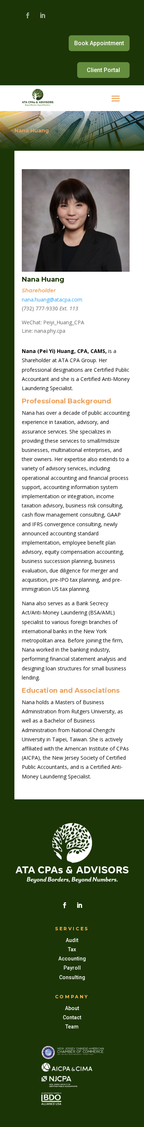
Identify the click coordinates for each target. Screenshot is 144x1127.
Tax (72, 949)
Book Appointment (99, 43)
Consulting (72, 977)
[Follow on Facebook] (28, 15)
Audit (72, 940)
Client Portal (103, 70)
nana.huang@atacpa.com (52, 299)
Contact (72, 1017)
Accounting (72, 959)
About (72, 1008)
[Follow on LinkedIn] (42, 15)
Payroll (72, 968)
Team (72, 1027)
